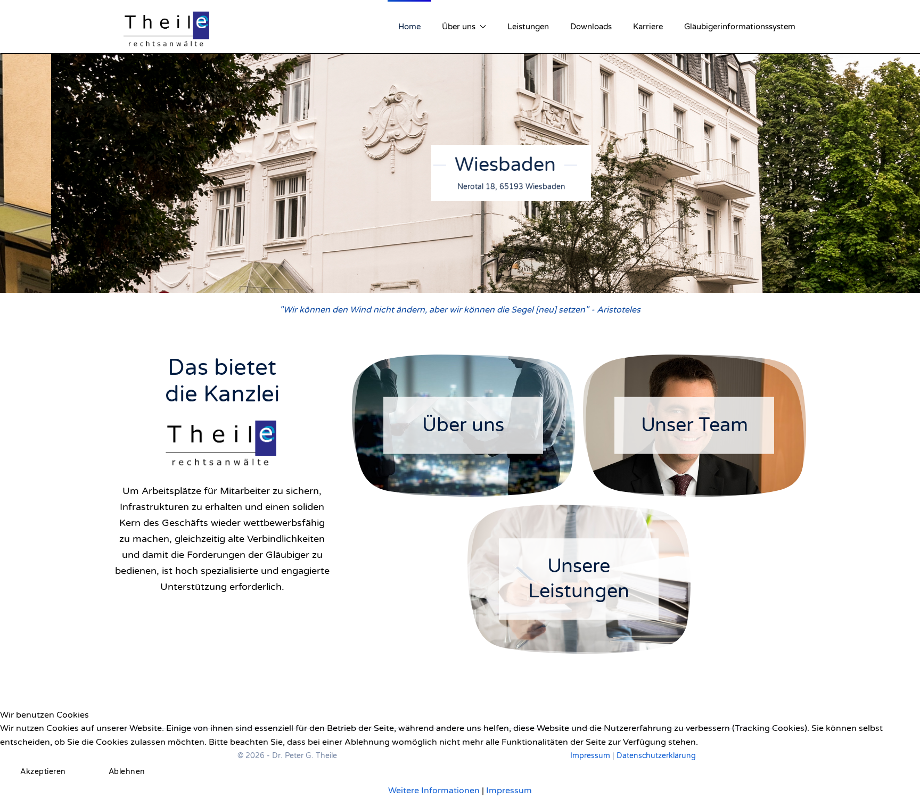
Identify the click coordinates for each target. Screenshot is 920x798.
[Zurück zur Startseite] (167, 26)
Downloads (591, 26)
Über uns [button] (458, 26)
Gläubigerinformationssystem (739, 26)
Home (409, 26)
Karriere (648, 26)
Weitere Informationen (434, 790)
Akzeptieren (43, 771)
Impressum (509, 790)
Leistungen (528, 26)
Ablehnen (127, 771)
